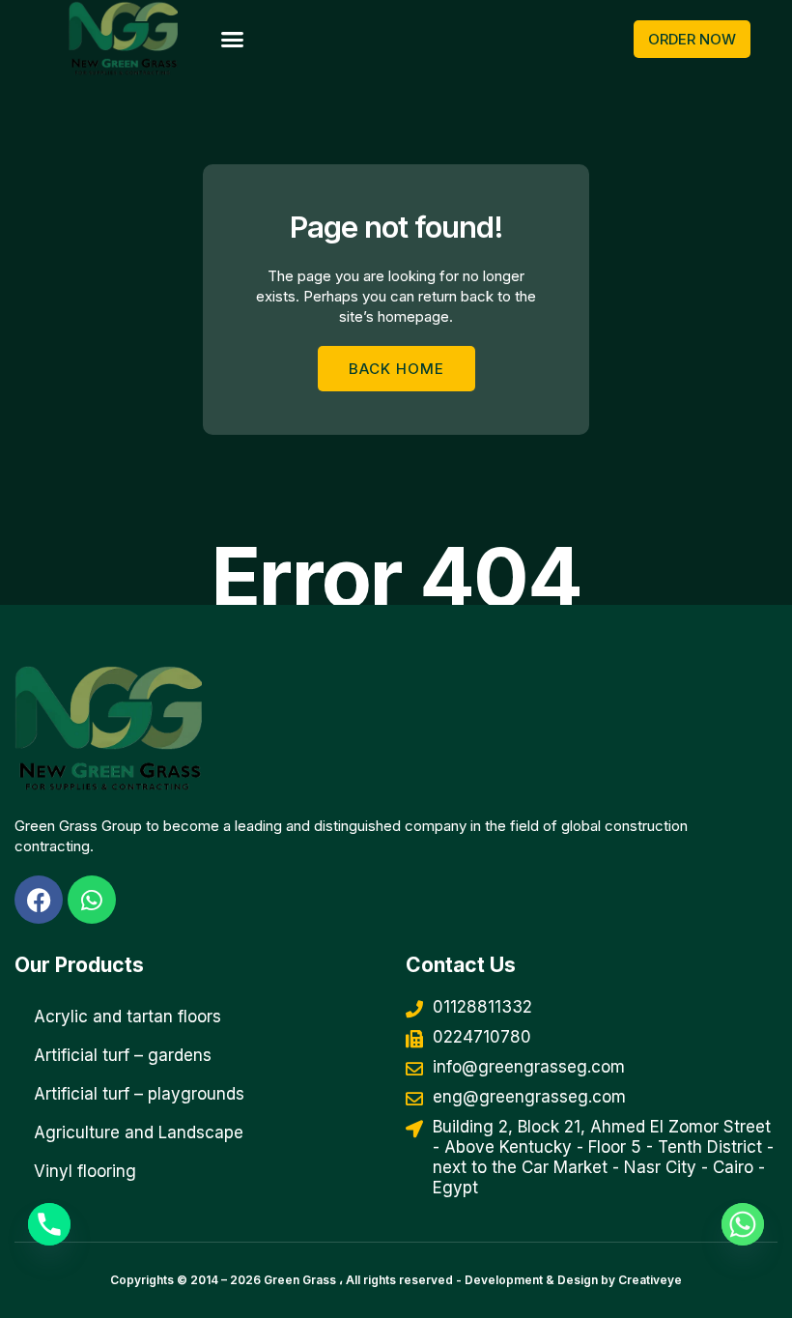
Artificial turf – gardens (123, 1055)
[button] (231, 39)
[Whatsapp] (742, 1224)
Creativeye (650, 1280)
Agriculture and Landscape (138, 1132)
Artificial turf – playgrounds (139, 1093)
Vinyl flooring (85, 1171)
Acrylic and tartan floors (127, 1016)
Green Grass (300, 1280)
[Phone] (49, 1224)
